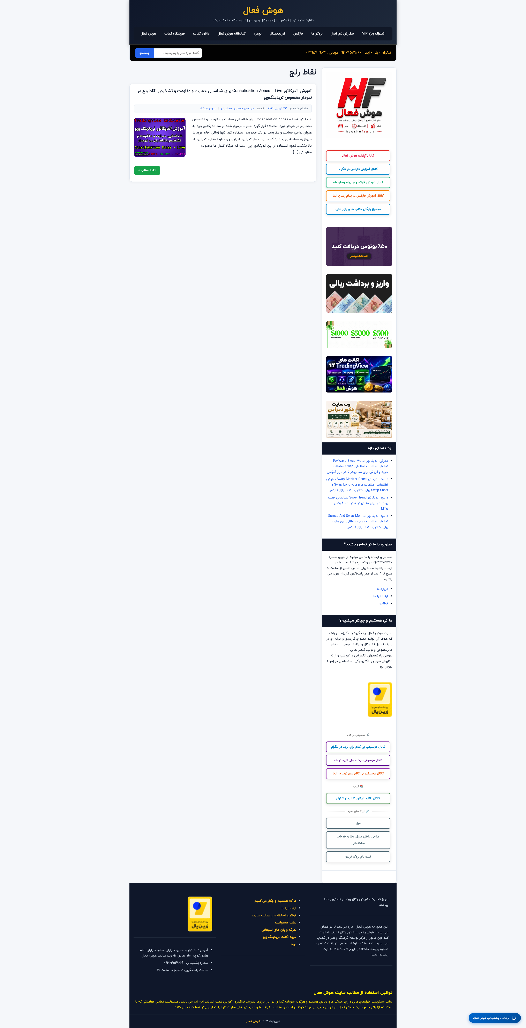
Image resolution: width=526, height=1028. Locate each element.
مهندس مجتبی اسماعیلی (237, 108)
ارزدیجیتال (277, 33)
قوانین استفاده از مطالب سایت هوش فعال (353, 993)
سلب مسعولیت (285, 922)
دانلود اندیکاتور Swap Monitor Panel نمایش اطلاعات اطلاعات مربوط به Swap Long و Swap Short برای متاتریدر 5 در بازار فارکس (357, 485)
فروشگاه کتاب (174, 33)
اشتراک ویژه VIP (373, 33)
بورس (258, 33)
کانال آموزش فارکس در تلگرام (358, 169)
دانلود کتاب (201, 33)
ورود (293, 944)
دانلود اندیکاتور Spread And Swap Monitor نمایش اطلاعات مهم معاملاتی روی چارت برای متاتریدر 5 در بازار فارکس (358, 521)
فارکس (298, 33)
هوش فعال (263, 11)
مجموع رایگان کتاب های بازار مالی (358, 209)
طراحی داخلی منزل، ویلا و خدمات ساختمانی (358, 840)
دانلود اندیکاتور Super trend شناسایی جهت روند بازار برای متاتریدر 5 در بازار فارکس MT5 (358, 503)
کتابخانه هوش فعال (232, 33)
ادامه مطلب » (147, 170)
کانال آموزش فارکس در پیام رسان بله (358, 182)
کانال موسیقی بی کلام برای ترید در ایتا (358, 773)
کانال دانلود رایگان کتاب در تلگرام (358, 798)
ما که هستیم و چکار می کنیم (275, 901)
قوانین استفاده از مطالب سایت (274, 915)
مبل (358, 823)
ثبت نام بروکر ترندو (358, 857)
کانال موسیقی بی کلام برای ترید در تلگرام (358, 747)
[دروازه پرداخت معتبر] (380, 716)
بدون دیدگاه (208, 108)
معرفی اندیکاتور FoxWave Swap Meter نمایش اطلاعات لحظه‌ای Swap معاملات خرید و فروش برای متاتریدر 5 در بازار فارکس (357, 466)
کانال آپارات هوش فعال (358, 156)
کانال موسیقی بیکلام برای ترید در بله (358, 760)
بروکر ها (317, 33)
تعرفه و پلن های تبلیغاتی (279, 930)
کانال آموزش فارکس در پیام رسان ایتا (358, 196)
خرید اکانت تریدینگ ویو (279, 937)
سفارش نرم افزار (342, 33)
